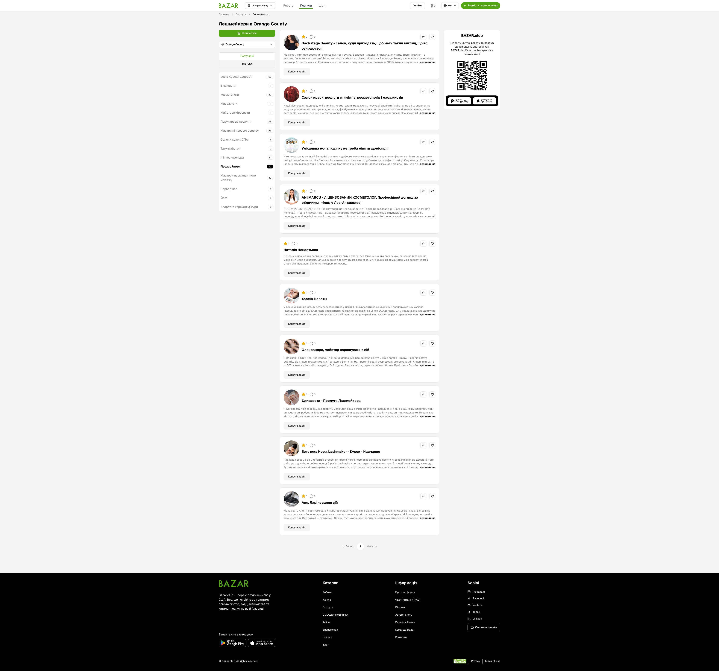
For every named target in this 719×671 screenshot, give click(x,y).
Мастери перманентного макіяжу (238, 178)
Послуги (306, 5)
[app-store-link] (261, 643)
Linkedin (478, 618)
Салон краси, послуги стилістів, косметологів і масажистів (352, 97)
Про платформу (405, 592)
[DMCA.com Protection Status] (459, 661)
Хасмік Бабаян (314, 299)
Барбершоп (229, 189)
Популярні (247, 56)
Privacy (475, 661)
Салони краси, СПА (234, 139)
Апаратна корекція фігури (239, 207)
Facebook (479, 598)
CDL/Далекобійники (335, 614)
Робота (288, 5)
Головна (224, 14)
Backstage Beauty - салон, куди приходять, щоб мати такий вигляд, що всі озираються (365, 46)
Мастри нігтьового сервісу (240, 131)
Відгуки (247, 63)
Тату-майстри (230, 148)
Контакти (401, 637)
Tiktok (476, 612)
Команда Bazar (404, 629)
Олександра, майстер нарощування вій (335, 350)
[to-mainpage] (234, 583)
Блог (326, 644)
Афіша (326, 622)
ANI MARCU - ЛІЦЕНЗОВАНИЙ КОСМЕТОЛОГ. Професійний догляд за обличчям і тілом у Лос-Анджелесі (360, 200)
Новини (327, 637)
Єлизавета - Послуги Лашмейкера (331, 400)
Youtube (478, 605)
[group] (247, 60)
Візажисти (228, 86)
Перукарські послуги (236, 122)
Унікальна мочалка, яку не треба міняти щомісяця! (345, 148)
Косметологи (230, 95)
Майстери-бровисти (235, 113)
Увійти (417, 5)
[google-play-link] (232, 643)
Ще (320, 5)
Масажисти (229, 104)
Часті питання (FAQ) (407, 599)
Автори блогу (403, 614)
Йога (224, 198)
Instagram (479, 591)
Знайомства (330, 629)
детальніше (427, 62)
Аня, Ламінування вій (320, 502)
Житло (327, 599)
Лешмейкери (231, 166)
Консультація (296, 71)
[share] (423, 37)
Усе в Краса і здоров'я (236, 77)
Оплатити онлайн (486, 627)
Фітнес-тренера (232, 157)
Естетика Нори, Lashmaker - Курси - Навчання (341, 451)
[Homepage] (228, 5)
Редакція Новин (405, 622)
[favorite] (432, 37)
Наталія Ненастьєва (301, 250)
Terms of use (492, 661)
